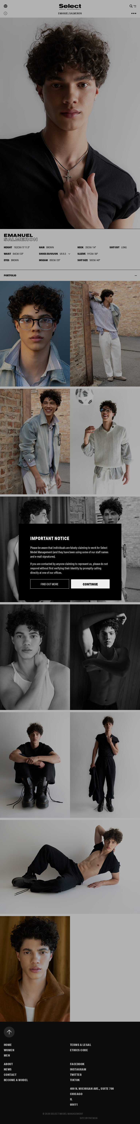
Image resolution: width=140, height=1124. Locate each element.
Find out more (50, 584)
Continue (90, 584)
